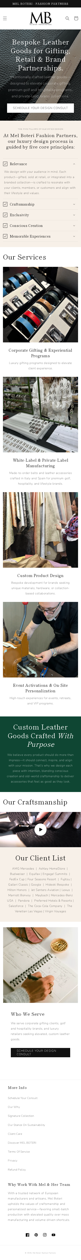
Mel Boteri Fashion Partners (44, 1253)
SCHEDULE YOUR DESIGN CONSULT (40, 108)
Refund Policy (17, 1170)
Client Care (15, 1134)
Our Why (14, 1107)
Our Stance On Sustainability (26, 1125)
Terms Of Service (19, 1152)
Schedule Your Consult (23, 1098)
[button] (5, 18)
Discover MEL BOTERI (22, 1143)
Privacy (12, 1160)
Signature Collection (21, 1116)
